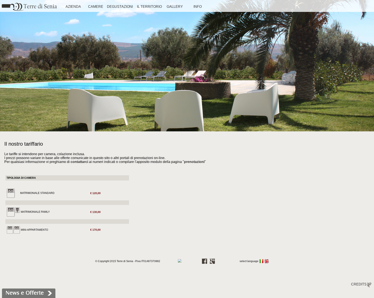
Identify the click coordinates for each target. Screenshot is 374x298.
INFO (197, 6)
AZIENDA (73, 6)
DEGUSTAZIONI (120, 6)
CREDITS (359, 284)
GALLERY (175, 6)
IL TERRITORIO (149, 6)
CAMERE (95, 6)
